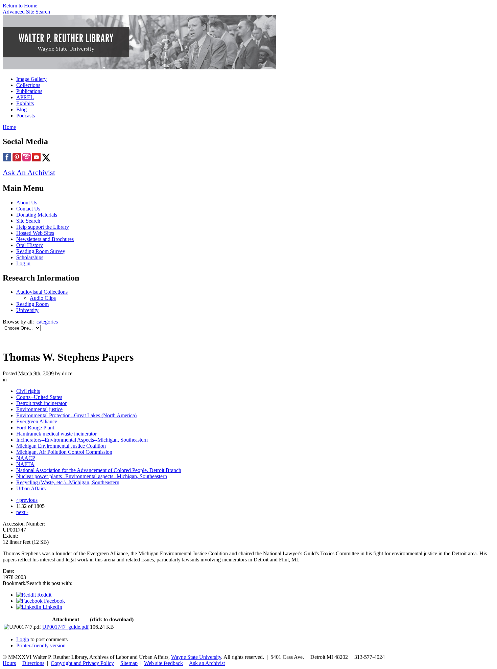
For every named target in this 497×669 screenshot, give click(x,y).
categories (47, 322)
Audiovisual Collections (42, 292)
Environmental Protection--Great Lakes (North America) (76, 415)
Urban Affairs (31, 488)
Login (22, 639)
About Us (26, 202)
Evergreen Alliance (36, 421)
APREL (25, 97)
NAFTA (25, 464)
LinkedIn (51, 607)
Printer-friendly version (41, 645)
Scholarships (29, 257)
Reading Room (32, 304)
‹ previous (27, 500)
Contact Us (28, 208)
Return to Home (20, 5)
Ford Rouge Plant (35, 427)
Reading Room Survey (40, 251)
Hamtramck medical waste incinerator (56, 434)
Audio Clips (43, 298)
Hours (9, 663)
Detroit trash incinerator (41, 403)
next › (22, 512)
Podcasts (25, 115)
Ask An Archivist (29, 172)
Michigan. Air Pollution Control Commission (64, 452)
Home (9, 127)
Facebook (54, 601)
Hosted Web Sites (35, 233)
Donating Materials (36, 215)
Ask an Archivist (207, 663)
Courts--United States (39, 397)
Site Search (28, 221)
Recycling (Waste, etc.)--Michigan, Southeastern (67, 482)
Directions (33, 663)
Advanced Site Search (26, 12)
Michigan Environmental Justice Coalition (61, 446)
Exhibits (25, 103)
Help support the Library (42, 227)
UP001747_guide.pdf (65, 627)
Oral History (29, 245)
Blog (21, 109)
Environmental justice (39, 409)
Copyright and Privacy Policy (82, 663)
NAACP (25, 458)
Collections (28, 85)
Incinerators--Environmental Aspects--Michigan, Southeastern (82, 440)
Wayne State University (196, 657)
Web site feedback (163, 663)
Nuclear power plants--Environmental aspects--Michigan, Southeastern (91, 476)
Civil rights (28, 391)
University (27, 310)
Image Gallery (31, 79)
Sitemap (129, 663)
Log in (23, 263)
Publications (29, 91)
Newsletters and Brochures (45, 239)
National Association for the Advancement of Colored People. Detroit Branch (98, 470)
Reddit (43, 595)
